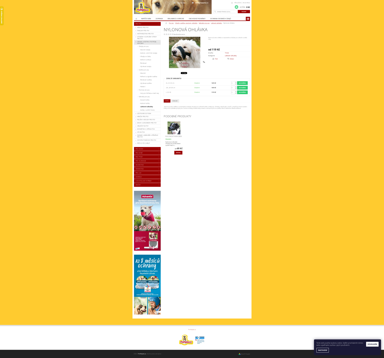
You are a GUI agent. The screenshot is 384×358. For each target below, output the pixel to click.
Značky (138, 185)
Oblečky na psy (142, 126)
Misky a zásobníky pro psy (147, 123)
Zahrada (139, 177)
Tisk (216, 59)
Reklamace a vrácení (176, 19)
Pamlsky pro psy (143, 30)
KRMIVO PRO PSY (142, 27)
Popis (167, 101)
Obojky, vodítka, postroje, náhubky (147, 42)
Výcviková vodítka (146, 83)
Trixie (227, 53)
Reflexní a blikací (145, 60)
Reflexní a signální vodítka (148, 76)
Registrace (246, 3)
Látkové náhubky (146, 107)
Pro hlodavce (141, 161)
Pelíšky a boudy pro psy (146, 120)
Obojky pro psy (143, 46)
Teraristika (140, 169)
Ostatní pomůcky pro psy (146, 140)
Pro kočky (139, 149)
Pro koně (139, 153)
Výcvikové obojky (145, 66)
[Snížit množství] (236, 84)
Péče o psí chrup (143, 143)
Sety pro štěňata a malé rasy (149, 93)
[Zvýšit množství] (236, 82)
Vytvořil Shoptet (245, 354)
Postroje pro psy (144, 90)
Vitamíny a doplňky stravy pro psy (147, 37)
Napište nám (146, 19)
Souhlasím (372, 344)
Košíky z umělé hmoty (147, 110)
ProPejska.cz (192, 329)
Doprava (159, 19)
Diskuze (175, 101)
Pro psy (138, 24)
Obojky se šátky (145, 56)
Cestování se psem (144, 113)
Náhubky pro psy (144, 97)
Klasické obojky (145, 50)
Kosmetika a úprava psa (146, 129)
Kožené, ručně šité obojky (148, 53)
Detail (178, 153)
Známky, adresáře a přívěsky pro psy (147, 136)
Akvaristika (140, 165)
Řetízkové (143, 63)
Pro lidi (138, 173)
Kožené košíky (145, 103)
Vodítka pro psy (144, 70)
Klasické (143, 73)
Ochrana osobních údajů (220, 19)
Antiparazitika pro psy (145, 34)
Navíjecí (142, 86)
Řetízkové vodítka (146, 80)
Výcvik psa (141, 132)
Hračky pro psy (142, 116)
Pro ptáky (139, 157)
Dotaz (232, 59)
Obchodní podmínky (197, 19)
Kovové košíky (144, 100)
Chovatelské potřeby (144, 181)
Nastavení (322, 350)
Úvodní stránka (136, 18)
